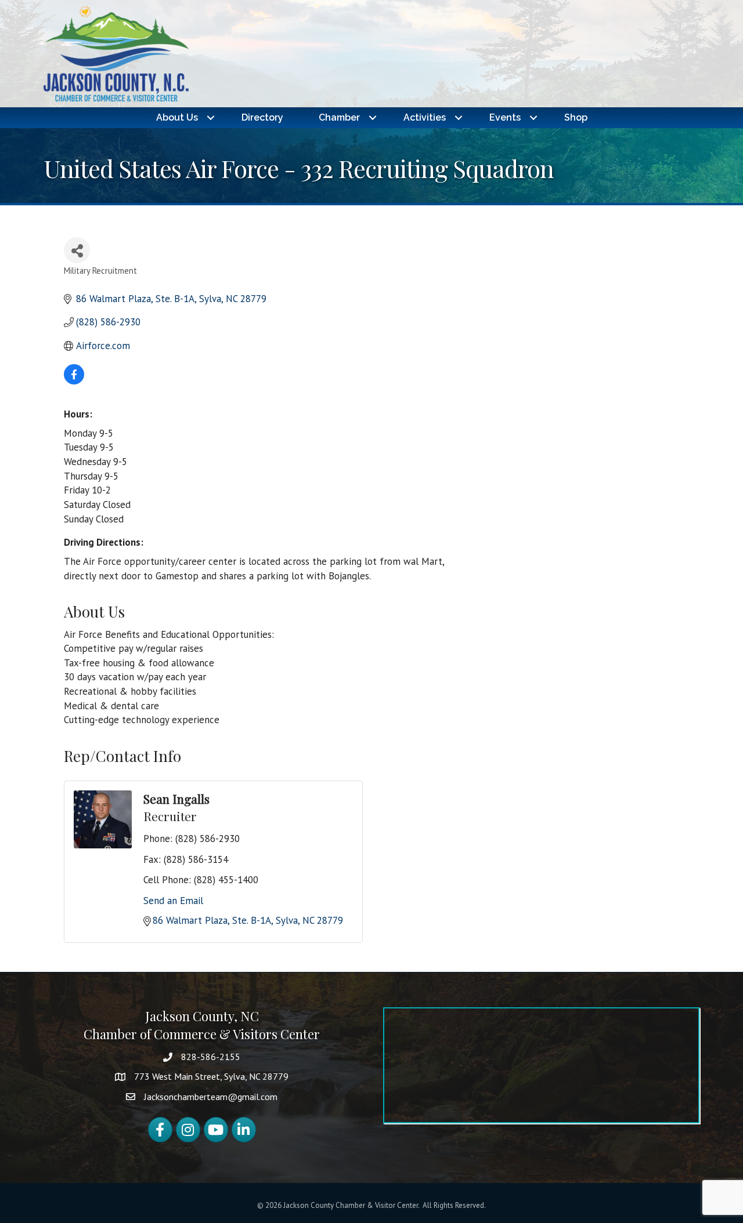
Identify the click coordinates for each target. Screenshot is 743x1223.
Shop (575, 117)
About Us (177, 117)
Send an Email (173, 900)
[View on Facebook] (74, 381)
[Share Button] (77, 250)
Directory (262, 117)
